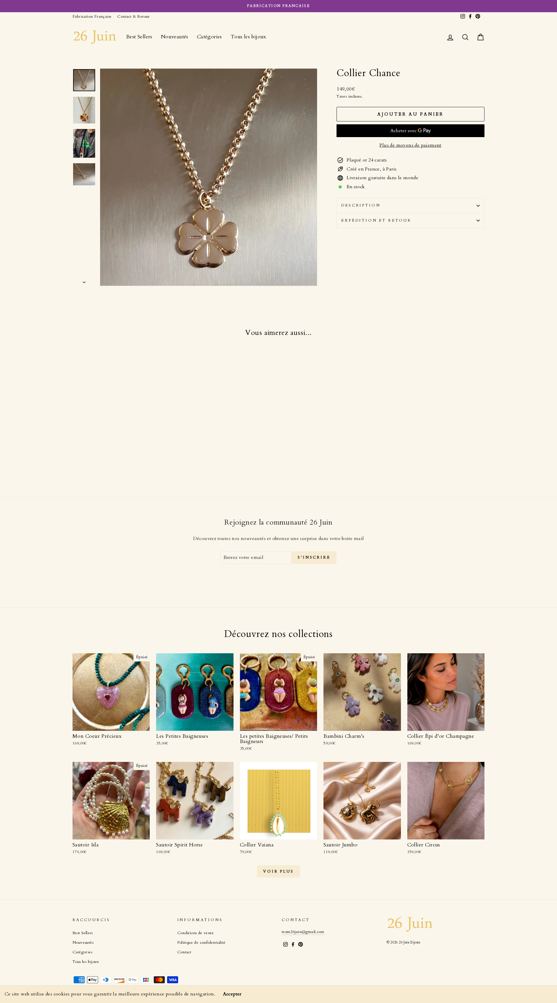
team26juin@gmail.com (303, 931)
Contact (184, 952)
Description (360, 205)
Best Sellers (139, 36)
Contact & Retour (133, 16)
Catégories (209, 36)
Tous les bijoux (248, 36)
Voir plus (278, 871)
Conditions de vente (195, 933)
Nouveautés (174, 36)
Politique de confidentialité (201, 942)
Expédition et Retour (376, 220)
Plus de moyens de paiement (410, 145)
